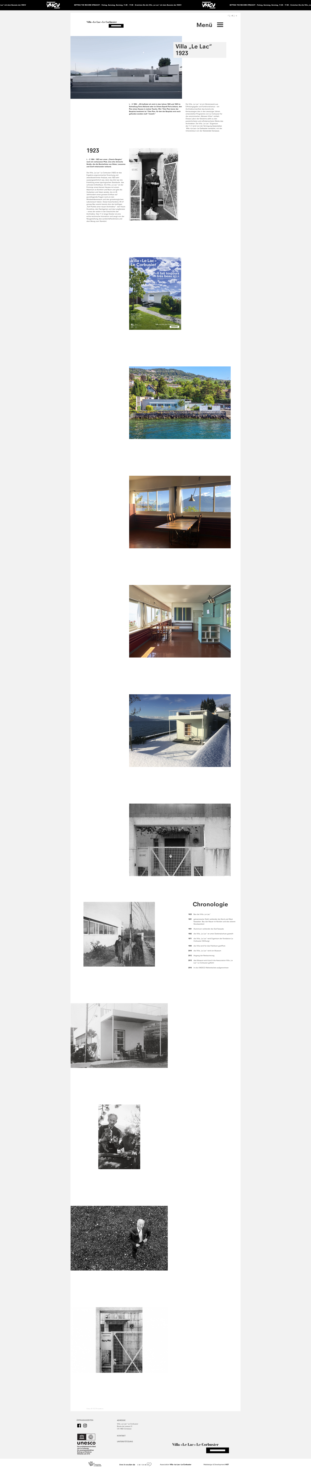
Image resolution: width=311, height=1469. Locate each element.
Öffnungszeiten (85, 1420)
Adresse (121, 1421)
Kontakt (121, 1436)
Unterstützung (125, 1442)
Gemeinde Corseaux (211, 131)
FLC (190, 126)
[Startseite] (107, 24)
